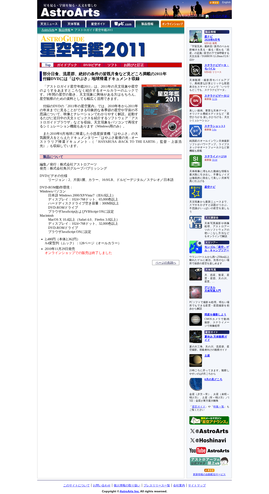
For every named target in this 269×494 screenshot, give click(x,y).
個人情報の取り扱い (127, 485)
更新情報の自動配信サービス (209, 474)
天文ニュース (49, 23)
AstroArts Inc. (130, 491)
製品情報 (64, 30)
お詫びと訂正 (134, 65)
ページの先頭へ (166, 262)
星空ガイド (98, 23)
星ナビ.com (123, 23)
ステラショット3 (214, 126)
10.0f (214, 160)
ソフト (112, 65)
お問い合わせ (102, 485)
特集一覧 (218, 406)
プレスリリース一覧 (157, 485)
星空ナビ (209, 187)
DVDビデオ (92, 65)
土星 (207, 355)
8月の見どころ (213, 379)
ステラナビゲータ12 (216, 95)
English (226, 2)
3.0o (214, 129)
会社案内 (179, 485)
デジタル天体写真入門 (212, 289)
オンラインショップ (172, 23)
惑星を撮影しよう (215, 314)
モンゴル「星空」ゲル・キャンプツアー (216, 249)
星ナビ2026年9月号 (212, 38)
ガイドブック (67, 65)
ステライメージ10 (215, 156)
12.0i (214, 99)
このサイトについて (76, 485)
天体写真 (74, 23)
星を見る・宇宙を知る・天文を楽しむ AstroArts (68, 9)
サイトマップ (197, 485)
